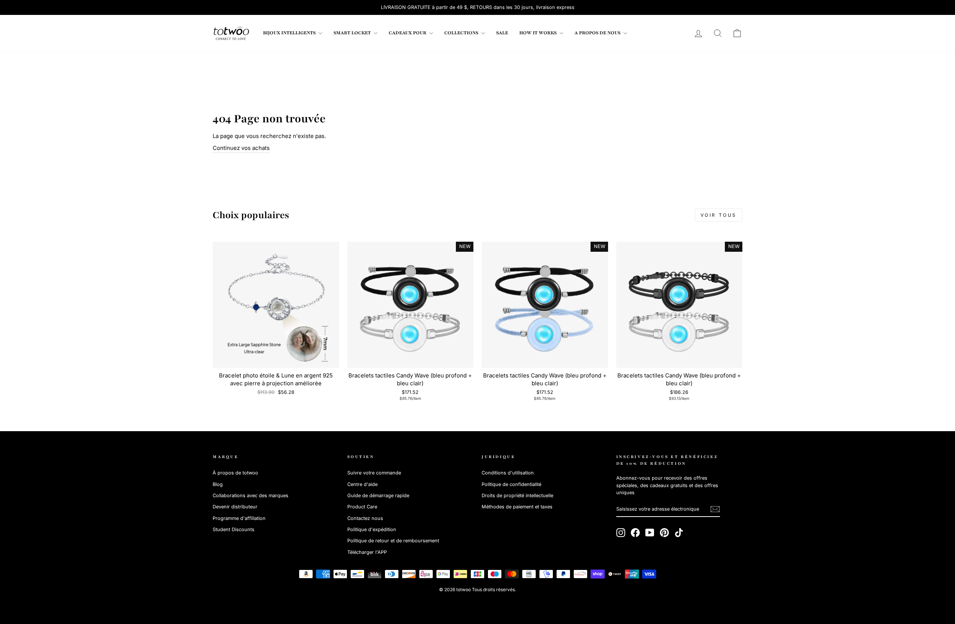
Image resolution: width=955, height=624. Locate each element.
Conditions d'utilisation (508, 473)
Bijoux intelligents (290, 33)
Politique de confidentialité (511, 484)
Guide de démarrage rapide (378, 495)
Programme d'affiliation (239, 518)
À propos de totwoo (235, 473)
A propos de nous (597, 33)
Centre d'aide (362, 484)
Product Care (362, 506)
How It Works (538, 33)
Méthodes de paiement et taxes (517, 506)
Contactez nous (365, 518)
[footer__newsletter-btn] (715, 509)
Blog (218, 484)
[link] (231, 33)
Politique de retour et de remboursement (393, 540)
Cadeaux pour (408, 33)
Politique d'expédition (371, 529)
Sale (502, 33)
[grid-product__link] (276, 305)
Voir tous (719, 215)
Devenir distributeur (235, 506)
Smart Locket (353, 33)
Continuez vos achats (241, 147)
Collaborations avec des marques (250, 495)
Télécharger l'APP (367, 552)
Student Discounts (233, 529)
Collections (461, 33)
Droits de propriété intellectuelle (517, 495)
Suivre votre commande (374, 473)
